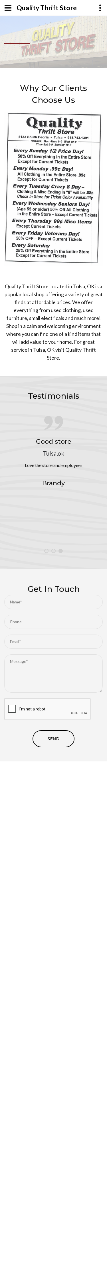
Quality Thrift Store (47, 8)
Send (53, 738)
